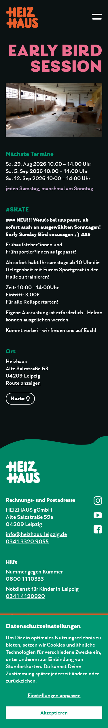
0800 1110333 (25, 579)
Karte (18, 398)
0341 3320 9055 (27, 541)
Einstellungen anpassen (54, 695)
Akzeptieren (54, 713)
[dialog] (54, 671)
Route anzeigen (23, 383)
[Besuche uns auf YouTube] (98, 515)
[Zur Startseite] (54, 472)
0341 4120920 (25, 596)
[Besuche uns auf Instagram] (98, 500)
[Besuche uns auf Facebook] (98, 529)
